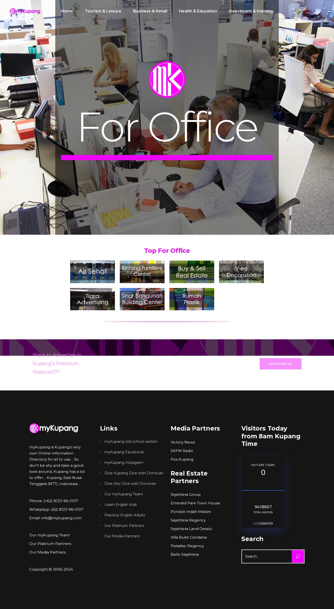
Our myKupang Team (49, 535)
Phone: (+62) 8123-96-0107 (53, 500)
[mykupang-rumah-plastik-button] (191, 299)
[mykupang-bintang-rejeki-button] (142, 272)
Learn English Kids (120, 504)
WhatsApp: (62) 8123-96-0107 (56, 509)
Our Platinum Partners (50, 543)
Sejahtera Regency (188, 520)
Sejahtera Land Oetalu (191, 528)
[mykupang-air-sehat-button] (92, 272)
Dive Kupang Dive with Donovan (133, 473)
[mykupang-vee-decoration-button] (241, 272)
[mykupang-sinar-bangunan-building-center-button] (142, 299)
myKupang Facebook (124, 452)
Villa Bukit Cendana (189, 537)
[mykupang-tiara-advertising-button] (92, 299)
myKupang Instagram (123, 462)
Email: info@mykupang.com (55, 518)
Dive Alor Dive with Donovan (130, 483)
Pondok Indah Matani (191, 511)
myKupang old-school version (131, 441)
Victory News (183, 442)
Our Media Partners (47, 552)
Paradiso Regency (187, 545)
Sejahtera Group (186, 494)
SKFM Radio (182, 450)
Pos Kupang (182, 459)
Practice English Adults (124, 515)
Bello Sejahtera (185, 554)
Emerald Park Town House (195, 503)
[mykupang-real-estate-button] (191, 272)
